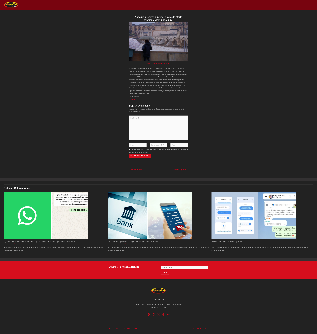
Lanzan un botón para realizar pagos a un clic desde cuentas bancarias (134, 242)
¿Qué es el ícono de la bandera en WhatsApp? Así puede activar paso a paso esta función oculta (39, 242)
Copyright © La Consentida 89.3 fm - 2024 (123, 329)
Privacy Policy (308, 5)
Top (285, 5)
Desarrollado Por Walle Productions (196, 329)
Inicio (271, 5)
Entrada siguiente (181, 170)
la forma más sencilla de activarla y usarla (226, 242)
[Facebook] (149, 314)
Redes (291, 5)
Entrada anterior (135, 170)
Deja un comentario (153, 63)
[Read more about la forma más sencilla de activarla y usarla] (253, 215)
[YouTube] (168, 314)
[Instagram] (153, 314)
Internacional (165, 63)
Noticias (278, 5)
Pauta (298, 5)
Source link (133, 99)
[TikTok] (163, 314)
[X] (158, 314)
